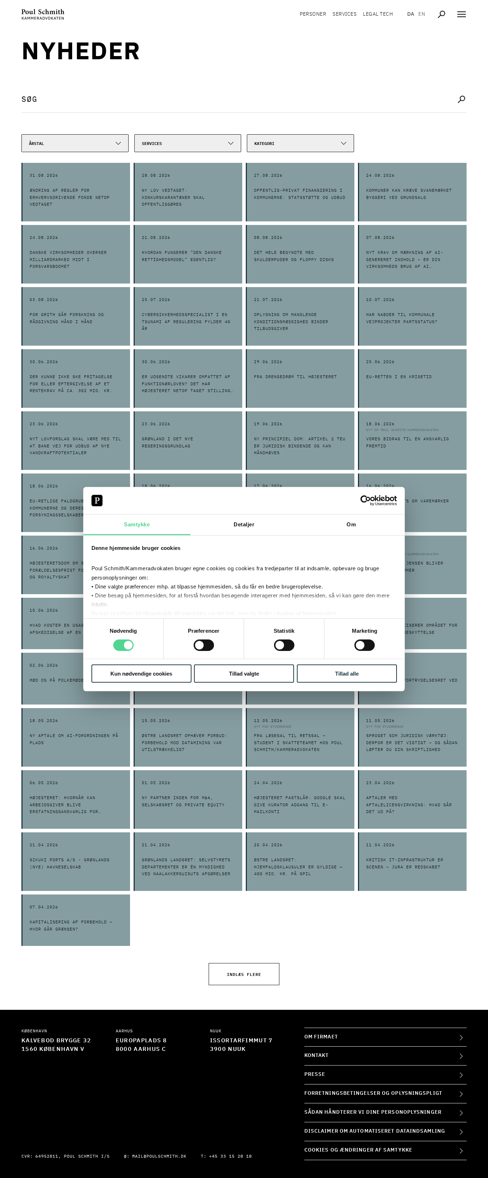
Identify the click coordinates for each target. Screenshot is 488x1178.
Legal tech (378, 14)
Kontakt (316, 1055)
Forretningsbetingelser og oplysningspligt (373, 1093)
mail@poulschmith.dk (159, 1156)
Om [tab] (351, 524)
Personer (313, 14)
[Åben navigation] (462, 14)
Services (345, 14)
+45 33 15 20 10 (230, 1156)
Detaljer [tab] (244, 524)
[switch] (204, 645)
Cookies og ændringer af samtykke (358, 1150)
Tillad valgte (244, 674)
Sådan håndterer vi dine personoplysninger (373, 1112)
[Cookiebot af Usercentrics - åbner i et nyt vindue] (365, 500)
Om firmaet (321, 1036)
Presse (314, 1074)
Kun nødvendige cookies (141, 674)
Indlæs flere (244, 974)
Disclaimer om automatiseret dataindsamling (374, 1131)
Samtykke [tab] (137, 524)
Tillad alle (347, 674)
